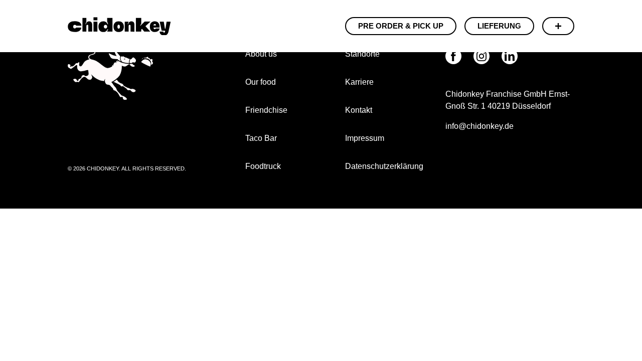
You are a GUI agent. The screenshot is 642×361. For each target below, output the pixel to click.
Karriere (359, 82)
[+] (558, 26)
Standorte (362, 54)
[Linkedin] (510, 56)
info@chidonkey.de (479, 126)
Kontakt (358, 110)
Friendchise (266, 110)
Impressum (365, 138)
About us (261, 54)
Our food (260, 82)
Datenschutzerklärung (384, 166)
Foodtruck (263, 166)
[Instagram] (481, 56)
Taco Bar (261, 138)
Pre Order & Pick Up (400, 26)
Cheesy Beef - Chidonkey (119, 26)
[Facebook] (453, 56)
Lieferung (499, 26)
